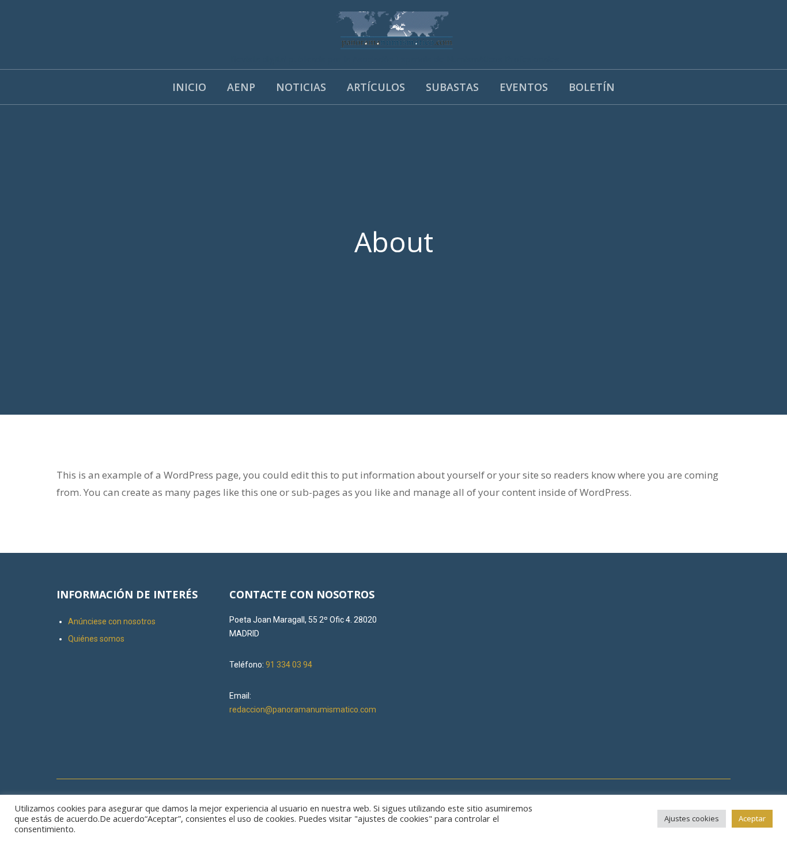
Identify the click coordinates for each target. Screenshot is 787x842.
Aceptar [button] (752, 818)
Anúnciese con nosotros (112, 621)
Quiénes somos (96, 638)
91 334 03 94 (289, 664)
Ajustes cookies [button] (691, 818)
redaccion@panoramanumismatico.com (302, 709)
